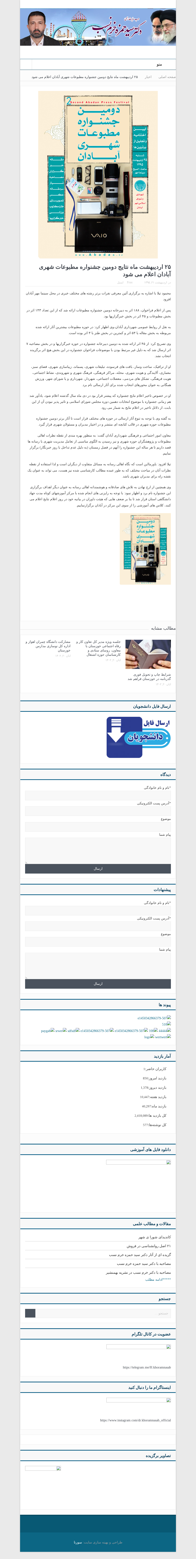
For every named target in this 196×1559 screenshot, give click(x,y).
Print (129, 282)
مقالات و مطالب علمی (152, 1224)
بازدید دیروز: (157, 1087)
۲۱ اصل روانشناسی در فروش (149, 1246)
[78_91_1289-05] (43, 1483)
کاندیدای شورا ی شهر (154, 1237)
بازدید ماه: (158, 1106)
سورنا (78, 1542)
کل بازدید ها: (157, 1115)
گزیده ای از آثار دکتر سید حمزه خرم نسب (140, 1255)
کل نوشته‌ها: (157, 1125)
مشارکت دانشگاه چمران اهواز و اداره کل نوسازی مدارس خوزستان (48, 646)
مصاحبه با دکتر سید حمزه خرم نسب (144, 1264)
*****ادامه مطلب (158, 1279)
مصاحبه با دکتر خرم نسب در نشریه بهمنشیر (138, 1272)
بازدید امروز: (157, 1078)
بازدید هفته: (157, 1097)
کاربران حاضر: (155, 1069)
